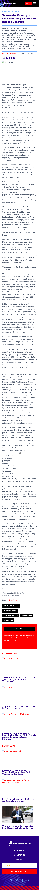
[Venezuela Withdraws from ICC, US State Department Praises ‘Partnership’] (19, 665)
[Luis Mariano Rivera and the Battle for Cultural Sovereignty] (19, 787)
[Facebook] (22, 880)
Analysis (6, 11)
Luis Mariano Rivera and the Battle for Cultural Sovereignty (18, 800)
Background (19, 850)
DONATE (19, 629)
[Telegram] (28, 880)
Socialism (8, 620)
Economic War (10, 611)
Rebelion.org (14, 600)
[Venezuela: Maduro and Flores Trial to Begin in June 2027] (19, 694)
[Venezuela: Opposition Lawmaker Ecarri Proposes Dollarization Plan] (19, 814)
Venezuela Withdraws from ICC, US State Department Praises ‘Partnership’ (18, 679)
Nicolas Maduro (11, 615)
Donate (28, 3)
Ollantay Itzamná (9, 54)
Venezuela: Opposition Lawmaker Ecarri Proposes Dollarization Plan (17, 827)
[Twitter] (17, 880)
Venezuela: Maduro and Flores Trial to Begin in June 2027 (18, 707)
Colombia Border (11, 606)
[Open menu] (34, 3)
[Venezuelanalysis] (9, 3)
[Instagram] (11, 880)
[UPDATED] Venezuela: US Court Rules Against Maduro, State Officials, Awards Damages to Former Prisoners (19, 736)
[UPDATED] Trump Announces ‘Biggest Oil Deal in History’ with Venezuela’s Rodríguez (16, 772)
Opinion (15, 11)
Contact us (19, 855)
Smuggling (27, 615)
